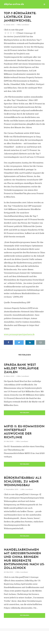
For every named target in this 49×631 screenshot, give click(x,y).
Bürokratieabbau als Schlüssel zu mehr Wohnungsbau (22, 481)
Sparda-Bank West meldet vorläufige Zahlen (21, 368)
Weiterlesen (24, 412)
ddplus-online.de (14, 4)
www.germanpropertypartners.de (19, 334)
